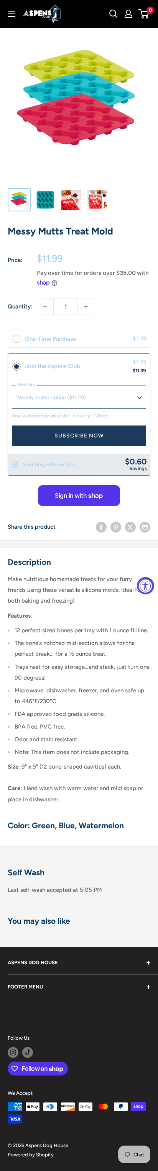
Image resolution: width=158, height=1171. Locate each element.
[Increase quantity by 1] (86, 306)
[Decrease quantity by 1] (45, 306)
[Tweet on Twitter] (130, 527)
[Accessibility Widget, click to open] (145, 585)
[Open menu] (11, 14)
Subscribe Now (79, 435)
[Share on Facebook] (101, 527)
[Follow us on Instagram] (13, 1052)
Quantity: (20, 306)
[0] (144, 13)
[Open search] (113, 14)
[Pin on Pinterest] (115, 527)
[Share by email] (145, 527)
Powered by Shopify (31, 1155)
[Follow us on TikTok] (27, 1052)
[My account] (128, 14)
